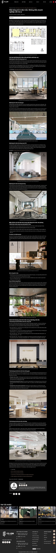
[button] (14, 494)
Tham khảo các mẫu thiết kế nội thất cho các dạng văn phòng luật (22, 474)
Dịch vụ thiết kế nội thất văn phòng (17, 471)
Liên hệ (50, 1)
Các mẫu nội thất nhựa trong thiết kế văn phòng (21, 150)
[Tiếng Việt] (53, 2)
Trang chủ (16, 1)
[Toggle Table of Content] (45, 17)
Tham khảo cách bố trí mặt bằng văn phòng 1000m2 (23, 69)
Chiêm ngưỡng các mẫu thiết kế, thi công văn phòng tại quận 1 (21, 476)
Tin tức (44, 1)
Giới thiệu (24, 1)
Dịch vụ (30, 1)
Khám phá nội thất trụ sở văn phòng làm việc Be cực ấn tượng (47, 521)
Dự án (37, 1)
